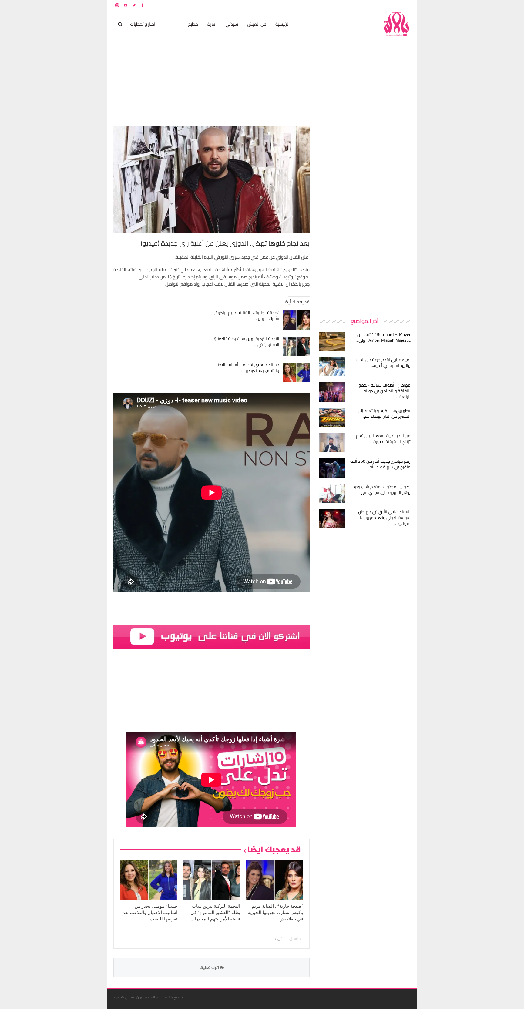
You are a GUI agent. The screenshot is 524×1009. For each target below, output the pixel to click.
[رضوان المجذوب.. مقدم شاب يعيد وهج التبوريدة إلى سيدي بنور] (332, 493)
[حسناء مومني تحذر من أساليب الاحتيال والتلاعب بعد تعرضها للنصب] (296, 372)
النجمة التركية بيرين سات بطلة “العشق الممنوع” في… (246, 341)
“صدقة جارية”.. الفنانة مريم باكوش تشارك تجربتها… (246, 315)
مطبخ (193, 24)
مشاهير (171, 24)
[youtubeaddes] (211, 636)
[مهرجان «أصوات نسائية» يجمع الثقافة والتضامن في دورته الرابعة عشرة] (332, 392)
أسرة (212, 24)
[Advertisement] (365, 216)
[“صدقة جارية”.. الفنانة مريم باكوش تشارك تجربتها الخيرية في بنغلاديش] (296, 320)
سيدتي (232, 24)
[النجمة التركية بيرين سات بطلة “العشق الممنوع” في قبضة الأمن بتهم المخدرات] (296, 346)
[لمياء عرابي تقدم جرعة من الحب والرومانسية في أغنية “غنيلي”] (332, 366)
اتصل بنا (372, 5)
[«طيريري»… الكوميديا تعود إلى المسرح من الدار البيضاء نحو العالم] (332, 417)
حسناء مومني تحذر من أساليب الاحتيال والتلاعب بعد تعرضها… (246, 367)
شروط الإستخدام (352, 5)
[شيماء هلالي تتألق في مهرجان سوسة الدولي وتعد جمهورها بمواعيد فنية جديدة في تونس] (332, 518)
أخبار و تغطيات (142, 24)
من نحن (406, 5)
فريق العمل (389, 5)
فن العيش (256, 24)
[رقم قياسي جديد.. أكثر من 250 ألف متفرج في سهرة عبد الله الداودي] (332, 468)
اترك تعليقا (209, 967)
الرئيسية (282, 24)
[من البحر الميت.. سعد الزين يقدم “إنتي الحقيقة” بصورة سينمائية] (332, 442)
